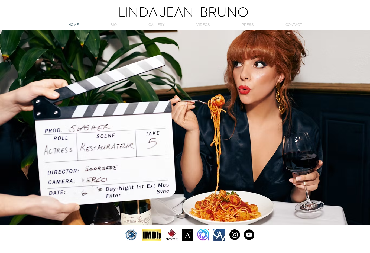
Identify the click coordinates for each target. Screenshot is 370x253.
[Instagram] (234, 234)
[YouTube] (249, 234)
